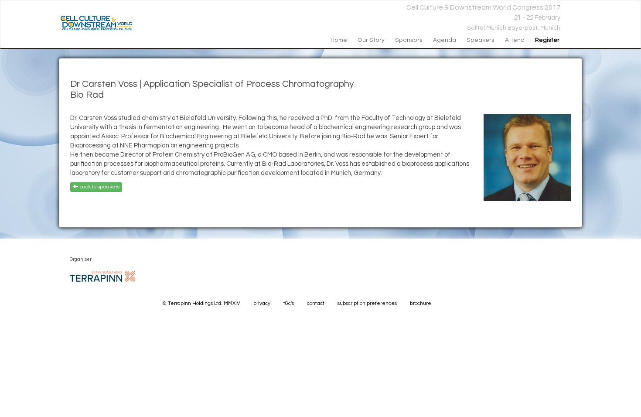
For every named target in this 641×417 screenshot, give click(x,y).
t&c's (288, 303)
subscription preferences (367, 303)
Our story (371, 40)
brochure (420, 303)
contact (315, 303)
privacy (261, 303)
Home (339, 40)
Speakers (480, 40)
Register (547, 40)
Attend (515, 40)
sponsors (409, 40)
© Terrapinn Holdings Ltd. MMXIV (201, 303)
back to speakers (98, 187)
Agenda (444, 40)
